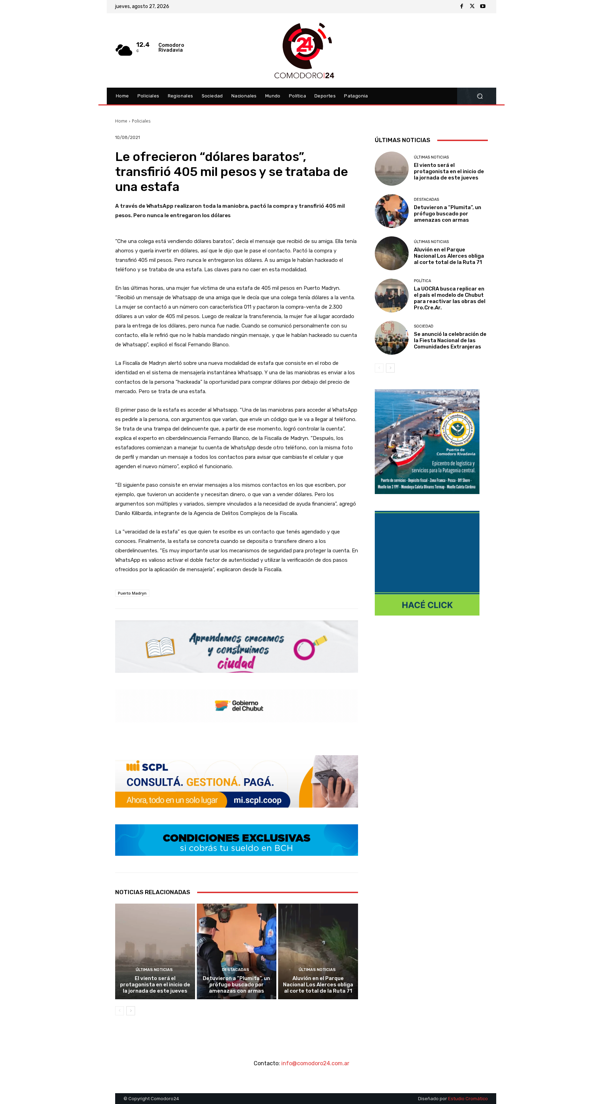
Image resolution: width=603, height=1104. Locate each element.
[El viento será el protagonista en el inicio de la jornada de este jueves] (155, 951)
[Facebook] (461, 6)
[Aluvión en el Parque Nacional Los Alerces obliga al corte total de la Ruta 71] (318, 951)
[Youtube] (482, 6)
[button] (479, 96)
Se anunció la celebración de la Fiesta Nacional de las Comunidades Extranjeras (450, 340)
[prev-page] (119, 1010)
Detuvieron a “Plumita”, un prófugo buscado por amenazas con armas (236, 984)
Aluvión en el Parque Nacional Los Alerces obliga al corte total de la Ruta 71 (318, 984)
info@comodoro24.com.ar (315, 1063)
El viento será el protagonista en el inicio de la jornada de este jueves (155, 984)
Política (422, 281)
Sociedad (423, 326)
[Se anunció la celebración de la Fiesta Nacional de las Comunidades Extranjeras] (392, 338)
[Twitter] (472, 6)
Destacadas (235, 970)
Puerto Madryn (132, 593)
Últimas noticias (154, 970)
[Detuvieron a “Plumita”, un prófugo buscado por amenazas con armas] (237, 951)
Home (121, 121)
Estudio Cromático (468, 1098)
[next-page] (130, 1010)
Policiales (141, 121)
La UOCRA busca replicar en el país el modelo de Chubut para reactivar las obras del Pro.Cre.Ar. (449, 298)
